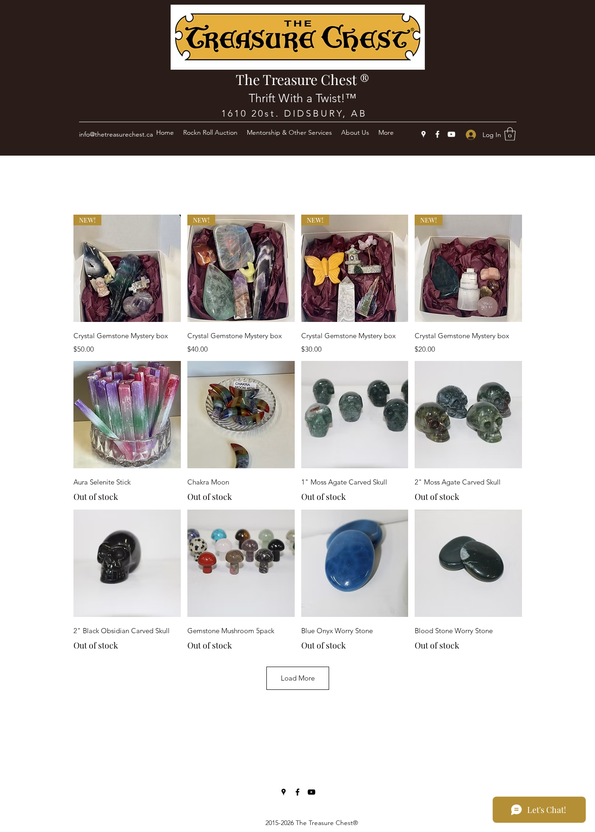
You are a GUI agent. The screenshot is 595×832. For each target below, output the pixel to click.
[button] (510, 134)
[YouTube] (451, 134)
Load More (298, 678)
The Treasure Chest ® (302, 79)
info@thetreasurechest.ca (116, 134)
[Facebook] (437, 134)
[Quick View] (127, 414)
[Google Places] (423, 134)
